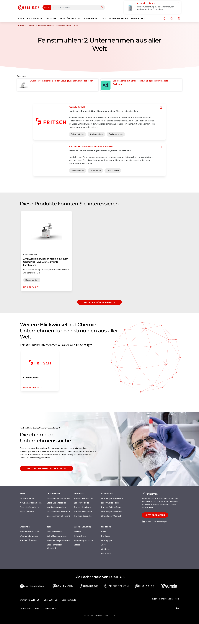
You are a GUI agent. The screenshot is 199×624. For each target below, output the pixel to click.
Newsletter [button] (138, 18)
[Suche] (102, 7)
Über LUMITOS (50, 599)
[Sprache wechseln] (171, 18)
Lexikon (77, 531)
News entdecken (27, 498)
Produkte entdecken (83, 498)
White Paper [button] (90, 18)
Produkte (105, 536)
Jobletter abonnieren (57, 536)
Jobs (103, 544)
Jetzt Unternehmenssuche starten (46, 468)
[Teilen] (164, 18)
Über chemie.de (69, 599)
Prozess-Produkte (82, 507)
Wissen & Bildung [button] (118, 18)
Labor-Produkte (81, 502)
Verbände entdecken (56, 507)
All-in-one (106, 553)
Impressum (25, 608)
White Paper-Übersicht (111, 515)
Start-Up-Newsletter (30, 507)
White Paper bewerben (111, 511)
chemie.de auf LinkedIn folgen (156, 522)
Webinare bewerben (29, 536)
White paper (106, 540)
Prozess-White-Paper (111, 507)
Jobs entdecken (54, 531)
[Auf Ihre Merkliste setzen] (161, 108)
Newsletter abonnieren (31, 502)
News (103, 531)
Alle (46, 7)
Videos (77, 544)
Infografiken (80, 536)
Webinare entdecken (29, 531)
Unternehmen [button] (34, 18)
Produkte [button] (50, 18)
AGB (37, 608)
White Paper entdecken (112, 498)
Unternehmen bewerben (58, 511)
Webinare (105, 549)
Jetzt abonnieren (155, 515)
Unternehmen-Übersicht (58, 515)
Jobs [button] (103, 18)
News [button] (21, 18)
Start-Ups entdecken (56, 502)
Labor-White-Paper (110, 502)
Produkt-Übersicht (83, 515)
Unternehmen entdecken (58, 498)
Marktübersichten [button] (70, 18)
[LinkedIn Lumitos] (177, 608)
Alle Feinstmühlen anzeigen (99, 302)
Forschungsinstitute (83, 540)
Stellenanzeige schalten (58, 540)
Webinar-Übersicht (28, 540)
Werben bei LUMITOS (29, 599)
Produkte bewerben (83, 511)
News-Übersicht (27, 511)
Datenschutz (50, 608)
